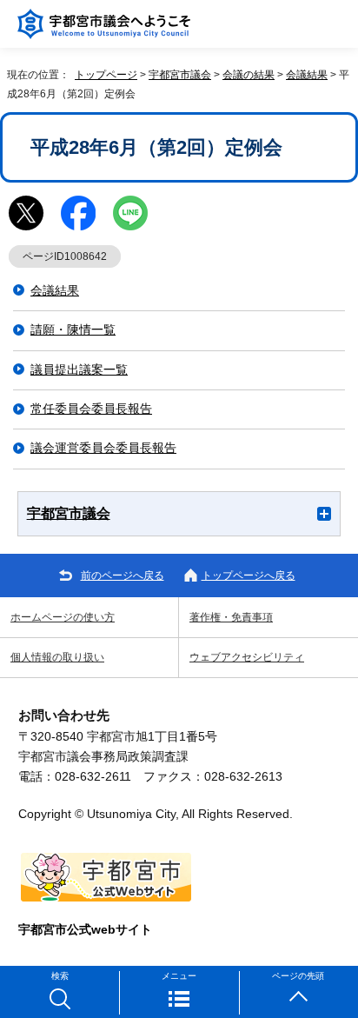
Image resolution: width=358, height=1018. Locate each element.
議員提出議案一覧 (79, 369)
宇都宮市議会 (180, 75)
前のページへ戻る (122, 575)
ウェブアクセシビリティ (246, 657)
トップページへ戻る (248, 575)
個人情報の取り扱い (57, 657)
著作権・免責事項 (231, 617)
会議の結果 (248, 75)
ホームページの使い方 (62, 617)
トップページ (106, 75)
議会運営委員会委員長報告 (103, 448)
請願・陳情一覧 (73, 329)
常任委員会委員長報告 (91, 409)
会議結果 (307, 75)
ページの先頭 (298, 976)
